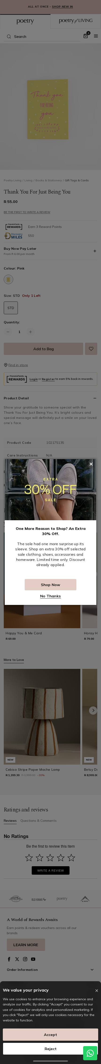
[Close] (96, 990)
